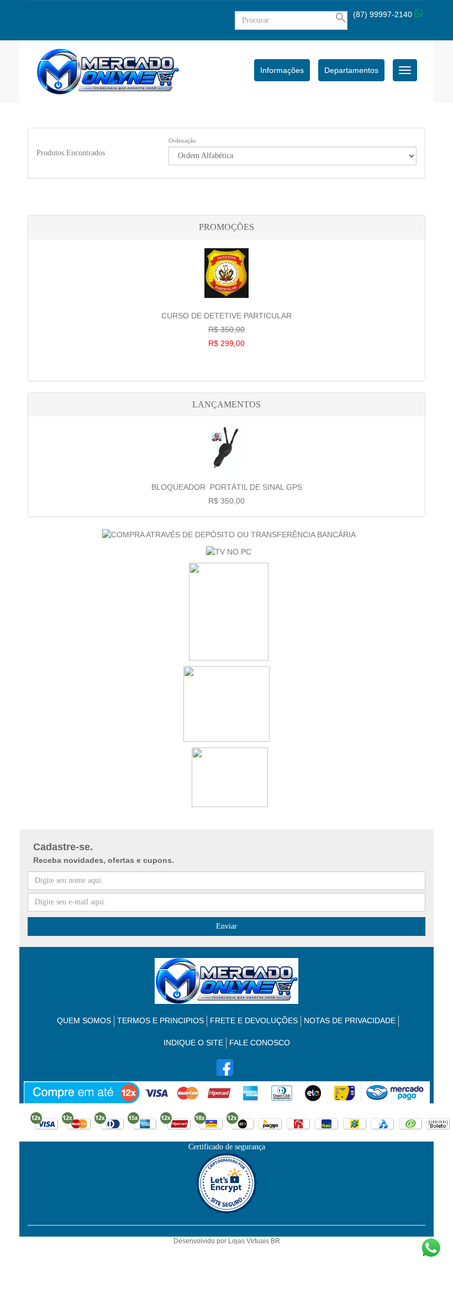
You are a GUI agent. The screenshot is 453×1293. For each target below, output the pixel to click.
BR (275, 1241)
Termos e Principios (160, 1020)
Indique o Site (193, 1042)
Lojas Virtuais (249, 1241)
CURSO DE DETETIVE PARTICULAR (226, 329)
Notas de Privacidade (350, 1020)
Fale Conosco (259, 1042)
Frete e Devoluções (254, 1020)
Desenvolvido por (200, 1241)
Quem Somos (84, 1020)
